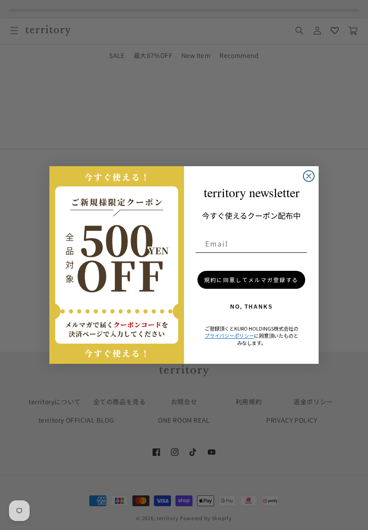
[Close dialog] (308, 176)
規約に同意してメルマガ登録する (251, 279)
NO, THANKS (251, 307)
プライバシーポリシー (229, 335)
